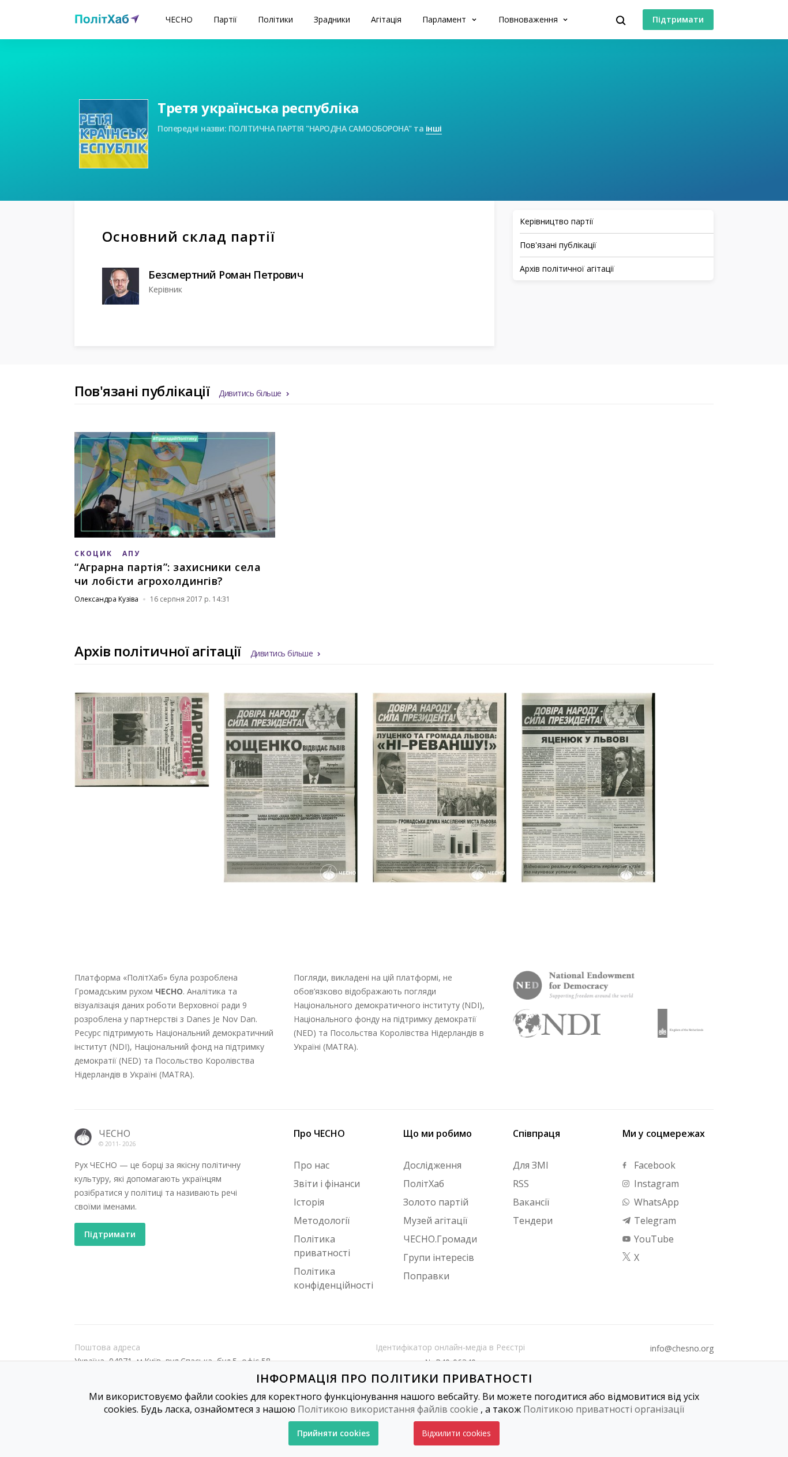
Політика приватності (322, 1246)
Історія (309, 1202)
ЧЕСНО (179, 19)
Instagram (655, 1183)
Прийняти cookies (333, 1433)
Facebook (654, 1165)
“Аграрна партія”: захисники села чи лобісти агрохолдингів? (167, 574)
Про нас (311, 1165)
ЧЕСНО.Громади (440, 1239)
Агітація (386, 19)
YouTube (653, 1239)
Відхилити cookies (456, 1433)
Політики (275, 19)
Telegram (654, 1220)
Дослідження (432, 1165)
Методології (322, 1220)
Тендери (533, 1220)
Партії (225, 19)
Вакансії (531, 1202)
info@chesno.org (682, 1348)
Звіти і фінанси (327, 1183)
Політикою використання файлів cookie (388, 1409)
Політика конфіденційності (333, 1278)
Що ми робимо (437, 1133)
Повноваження (529, 19)
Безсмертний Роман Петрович (225, 274)
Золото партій (435, 1202)
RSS (521, 1183)
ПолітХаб (423, 1183)
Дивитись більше (250, 393)
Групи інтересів (438, 1257)
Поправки (426, 1276)
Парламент (445, 19)
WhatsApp (655, 1202)
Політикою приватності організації (603, 1409)
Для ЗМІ (531, 1165)
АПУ (131, 553)
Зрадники (332, 19)
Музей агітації (435, 1220)
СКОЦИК (93, 553)
